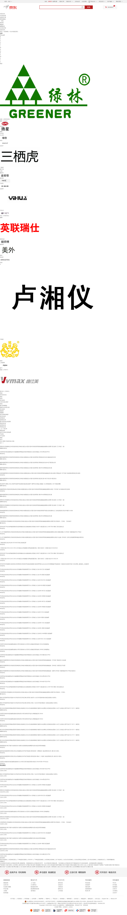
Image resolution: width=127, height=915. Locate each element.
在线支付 (60, 885)
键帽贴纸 (2, 26)
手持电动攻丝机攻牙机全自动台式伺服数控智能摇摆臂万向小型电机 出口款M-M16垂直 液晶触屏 (25, 585)
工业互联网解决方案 (77, 866)
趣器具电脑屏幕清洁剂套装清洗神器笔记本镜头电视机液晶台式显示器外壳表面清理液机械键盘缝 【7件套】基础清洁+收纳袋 (33, 660)
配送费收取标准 (35, 888)
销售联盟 (69, 898)
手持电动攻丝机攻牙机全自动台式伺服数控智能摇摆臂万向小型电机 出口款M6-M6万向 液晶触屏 (25, 601)
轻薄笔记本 (3, 425)
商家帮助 (41, 898)
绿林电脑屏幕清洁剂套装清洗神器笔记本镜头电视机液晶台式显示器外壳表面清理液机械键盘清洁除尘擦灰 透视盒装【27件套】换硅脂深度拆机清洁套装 (40, 473)
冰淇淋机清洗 (12, 859)
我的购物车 (111, 7)
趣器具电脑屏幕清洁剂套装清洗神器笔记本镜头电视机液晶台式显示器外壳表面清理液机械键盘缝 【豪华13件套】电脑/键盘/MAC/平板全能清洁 (38, 671)
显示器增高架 (3, 405)
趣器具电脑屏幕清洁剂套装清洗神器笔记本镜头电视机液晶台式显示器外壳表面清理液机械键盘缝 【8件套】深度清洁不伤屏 (32, 665)
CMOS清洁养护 (4, 402)
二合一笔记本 (3, 428)
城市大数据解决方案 (38, 865)
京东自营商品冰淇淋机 (80, 859)
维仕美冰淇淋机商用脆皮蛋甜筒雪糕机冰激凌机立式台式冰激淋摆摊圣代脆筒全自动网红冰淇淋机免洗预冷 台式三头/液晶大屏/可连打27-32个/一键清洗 (39, 724)
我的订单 (61, 1)
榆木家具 (91, 865)
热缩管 (24, 866)
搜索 (88, 7)
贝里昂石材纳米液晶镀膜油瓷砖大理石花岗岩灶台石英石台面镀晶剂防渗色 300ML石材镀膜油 (24, 649)
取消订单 (87, 890)
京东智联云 (16, 865)
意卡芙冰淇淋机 (92, 859)
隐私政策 (90, 898)
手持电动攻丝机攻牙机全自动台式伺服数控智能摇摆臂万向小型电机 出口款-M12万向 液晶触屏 (25, 569)
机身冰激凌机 (3, 859)
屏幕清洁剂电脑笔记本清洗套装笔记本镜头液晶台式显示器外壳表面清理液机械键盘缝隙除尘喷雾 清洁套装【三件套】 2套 (32, 500)
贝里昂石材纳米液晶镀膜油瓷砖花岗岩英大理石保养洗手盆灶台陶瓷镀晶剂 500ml (21, 719)
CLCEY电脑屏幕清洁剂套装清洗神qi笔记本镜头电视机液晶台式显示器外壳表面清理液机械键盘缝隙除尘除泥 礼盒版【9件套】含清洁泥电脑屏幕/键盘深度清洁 (42, 537)
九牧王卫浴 (60, 866)
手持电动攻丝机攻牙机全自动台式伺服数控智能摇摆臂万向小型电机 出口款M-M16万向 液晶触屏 (25, 580)
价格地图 (52, 865)
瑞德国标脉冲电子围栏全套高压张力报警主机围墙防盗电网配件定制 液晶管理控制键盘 (23, 745)
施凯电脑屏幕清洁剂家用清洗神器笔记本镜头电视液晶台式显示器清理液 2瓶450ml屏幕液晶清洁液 (26, 494)
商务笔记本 (3, 423)
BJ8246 (30, 859)
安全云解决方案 (67, 866)
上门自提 (33, 883)
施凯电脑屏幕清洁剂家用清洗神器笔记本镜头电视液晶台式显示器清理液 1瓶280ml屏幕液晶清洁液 (26, 516)
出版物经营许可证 (51, 903)
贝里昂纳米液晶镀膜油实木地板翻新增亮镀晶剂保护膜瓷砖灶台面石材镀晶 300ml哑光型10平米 (25, 655)
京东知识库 (3, 15)
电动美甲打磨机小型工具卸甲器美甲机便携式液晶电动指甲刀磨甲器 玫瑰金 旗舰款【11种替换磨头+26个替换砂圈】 (30, 484)
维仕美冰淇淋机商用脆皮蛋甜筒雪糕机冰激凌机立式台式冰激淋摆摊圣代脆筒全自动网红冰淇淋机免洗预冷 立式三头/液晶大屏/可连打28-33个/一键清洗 (39, 729)
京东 (16, 8)
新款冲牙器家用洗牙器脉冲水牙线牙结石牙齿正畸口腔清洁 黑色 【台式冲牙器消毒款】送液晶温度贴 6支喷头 (29, 703)
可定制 (2, 434)
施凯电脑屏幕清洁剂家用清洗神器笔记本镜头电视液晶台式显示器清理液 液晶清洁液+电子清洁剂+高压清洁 (28, 478)
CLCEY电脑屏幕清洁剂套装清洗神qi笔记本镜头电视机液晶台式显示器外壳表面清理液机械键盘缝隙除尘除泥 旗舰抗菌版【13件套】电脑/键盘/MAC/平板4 (40, 532)
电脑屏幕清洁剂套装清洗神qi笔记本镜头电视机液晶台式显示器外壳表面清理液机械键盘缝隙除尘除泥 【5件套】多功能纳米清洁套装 (35, 489)
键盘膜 (2, 411)
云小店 (20, 866)
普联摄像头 (3, 19)
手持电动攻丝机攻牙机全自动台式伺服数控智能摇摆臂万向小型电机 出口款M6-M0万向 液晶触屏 (25, 590)
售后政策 (87, 883)
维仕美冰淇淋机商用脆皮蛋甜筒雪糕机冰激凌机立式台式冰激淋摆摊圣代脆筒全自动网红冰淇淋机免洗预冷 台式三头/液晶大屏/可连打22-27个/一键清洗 (39, 735)
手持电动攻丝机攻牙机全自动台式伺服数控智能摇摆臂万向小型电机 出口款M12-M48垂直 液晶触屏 (26, 633)
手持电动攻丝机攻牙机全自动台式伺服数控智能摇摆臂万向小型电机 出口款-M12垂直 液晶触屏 (25, 574)
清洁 (1, 439)
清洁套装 (2, 400)
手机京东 (92, 1)
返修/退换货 (88, 888)
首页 (1, 31)
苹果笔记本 (3, 427)
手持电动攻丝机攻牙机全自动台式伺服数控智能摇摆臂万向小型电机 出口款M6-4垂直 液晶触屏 (25, 628)
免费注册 (54, 1)
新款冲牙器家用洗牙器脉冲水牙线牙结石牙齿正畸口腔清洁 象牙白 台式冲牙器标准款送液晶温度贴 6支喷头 (28, 697)
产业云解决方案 (9, 866)
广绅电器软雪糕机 (22, 859)
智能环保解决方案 (60, 865)
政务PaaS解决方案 (88, 866)
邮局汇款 (60, 888)
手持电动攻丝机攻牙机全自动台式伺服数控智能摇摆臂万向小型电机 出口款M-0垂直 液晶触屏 (24, 617)
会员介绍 (5, 885)
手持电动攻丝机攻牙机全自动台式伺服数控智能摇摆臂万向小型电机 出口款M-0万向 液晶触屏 (24, 612)
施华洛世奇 (22, 865)
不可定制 (2, 436)
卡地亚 (7, 865)
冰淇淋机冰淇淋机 (49, 859)
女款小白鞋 (47, 865)
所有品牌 (2, 35)
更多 (1, 396)
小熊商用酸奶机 (110, 859)
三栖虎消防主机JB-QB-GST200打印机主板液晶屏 (13, 542)
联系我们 (19, 898)
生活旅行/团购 (7, 887)
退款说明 (87, 887)
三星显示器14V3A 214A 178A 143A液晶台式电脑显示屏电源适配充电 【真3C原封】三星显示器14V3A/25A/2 (29, 548)
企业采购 (84, 1)
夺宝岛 (114, 883)
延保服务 (115, 887)
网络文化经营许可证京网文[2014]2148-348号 (70, 903)
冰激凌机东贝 (101, 859)
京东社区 (76, 898)
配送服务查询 (34, 887)
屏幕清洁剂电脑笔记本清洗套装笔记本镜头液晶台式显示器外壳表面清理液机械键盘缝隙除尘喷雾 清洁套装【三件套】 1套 (32, 446)
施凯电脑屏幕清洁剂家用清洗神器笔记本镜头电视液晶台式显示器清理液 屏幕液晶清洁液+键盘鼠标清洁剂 (28, 457)
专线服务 (67, 865)
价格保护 (87, 885)
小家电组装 (54, 866)
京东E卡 (115, 888)
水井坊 (81, 865)
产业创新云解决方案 (109, 865)
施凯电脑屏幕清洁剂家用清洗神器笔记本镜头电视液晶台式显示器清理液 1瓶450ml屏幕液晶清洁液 (26, 468)
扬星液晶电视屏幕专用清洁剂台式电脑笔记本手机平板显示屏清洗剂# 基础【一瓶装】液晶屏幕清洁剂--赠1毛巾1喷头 (31, 756)
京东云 (71, 907)
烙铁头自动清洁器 (5, 407)
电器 (1, 437)
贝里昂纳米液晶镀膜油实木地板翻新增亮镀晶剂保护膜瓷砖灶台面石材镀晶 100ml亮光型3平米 (25, 452)
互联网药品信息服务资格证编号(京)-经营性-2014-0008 (71, 901)
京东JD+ (115, 892)
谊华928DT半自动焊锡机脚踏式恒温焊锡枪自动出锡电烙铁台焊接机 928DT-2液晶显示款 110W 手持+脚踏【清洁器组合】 (32, 526)
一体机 (2, 21)
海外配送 (33, 890)
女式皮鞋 (48, 866)
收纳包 (2, 22)
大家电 (5, 890)
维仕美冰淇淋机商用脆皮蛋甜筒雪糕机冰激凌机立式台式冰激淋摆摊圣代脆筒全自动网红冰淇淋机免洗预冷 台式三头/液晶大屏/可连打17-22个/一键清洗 (39, 708)
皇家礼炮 (28, 866)
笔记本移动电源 (4, 414)
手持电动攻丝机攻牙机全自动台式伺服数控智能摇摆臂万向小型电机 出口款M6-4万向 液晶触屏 (25, 622)
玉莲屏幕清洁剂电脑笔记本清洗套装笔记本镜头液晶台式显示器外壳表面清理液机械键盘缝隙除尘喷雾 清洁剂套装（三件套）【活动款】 (36, 521)
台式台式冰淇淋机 (68, 859)
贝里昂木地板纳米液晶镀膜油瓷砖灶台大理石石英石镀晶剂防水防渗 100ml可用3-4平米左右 (24, 761)
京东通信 (115, 890)
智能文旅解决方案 (75, 865)
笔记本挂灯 (3, 416)
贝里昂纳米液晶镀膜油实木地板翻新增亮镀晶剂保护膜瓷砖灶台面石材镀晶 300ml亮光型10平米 (25, 676)
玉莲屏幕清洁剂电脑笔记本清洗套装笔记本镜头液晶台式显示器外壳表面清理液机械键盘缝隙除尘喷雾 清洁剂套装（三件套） (33, 692)
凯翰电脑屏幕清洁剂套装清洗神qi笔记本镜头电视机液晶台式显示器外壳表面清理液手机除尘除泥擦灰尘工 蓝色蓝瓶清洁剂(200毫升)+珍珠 (36, 510)
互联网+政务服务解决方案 (38, 866)
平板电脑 (2, 865)
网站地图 (16, 866)
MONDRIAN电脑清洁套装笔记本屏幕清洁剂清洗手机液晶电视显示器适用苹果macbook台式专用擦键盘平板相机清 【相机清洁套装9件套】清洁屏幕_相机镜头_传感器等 (44, 564)
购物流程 (5, 883)
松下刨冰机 (59, 859)
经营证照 (85, 905)
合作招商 (34, 898)
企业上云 (86, 865)
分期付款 (60, 887)
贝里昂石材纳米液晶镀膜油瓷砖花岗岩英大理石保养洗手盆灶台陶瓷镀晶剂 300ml (21, 713)
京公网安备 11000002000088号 (35, 901)
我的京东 (68, 1)
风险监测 (83, 898)
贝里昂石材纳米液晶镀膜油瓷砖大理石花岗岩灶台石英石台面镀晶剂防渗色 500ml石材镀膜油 (24, 644)
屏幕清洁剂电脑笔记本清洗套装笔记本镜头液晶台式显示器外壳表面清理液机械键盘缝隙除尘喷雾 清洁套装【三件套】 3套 (32, 505)
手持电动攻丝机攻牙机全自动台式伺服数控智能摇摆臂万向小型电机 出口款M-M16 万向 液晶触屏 (25, 639)
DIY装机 (115, 885)
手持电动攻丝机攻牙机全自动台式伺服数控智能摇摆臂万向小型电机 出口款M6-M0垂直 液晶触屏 (25, 596)
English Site (105, 898)
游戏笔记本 (3, 420)
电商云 (11, 865)
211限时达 (33, 885)
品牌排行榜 (3, 17)
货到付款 (60, 883)
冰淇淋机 (6, 31)
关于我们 (12, 898)
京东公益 (97, 898)
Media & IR (114, 898)
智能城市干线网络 (98, 865)
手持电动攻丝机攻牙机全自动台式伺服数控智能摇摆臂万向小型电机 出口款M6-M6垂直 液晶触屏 (25, 606)
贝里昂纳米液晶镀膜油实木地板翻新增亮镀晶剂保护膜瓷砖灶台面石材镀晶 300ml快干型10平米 (25, 681)
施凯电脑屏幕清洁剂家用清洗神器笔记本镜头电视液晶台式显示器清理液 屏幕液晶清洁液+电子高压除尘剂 (28, 462)
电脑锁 (2, 412)
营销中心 (48, 898)
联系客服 (5, 892)
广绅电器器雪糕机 (38, 859)
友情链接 (62, 898)
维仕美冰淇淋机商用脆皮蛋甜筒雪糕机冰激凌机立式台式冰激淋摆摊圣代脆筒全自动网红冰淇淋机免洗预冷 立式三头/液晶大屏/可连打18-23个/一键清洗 (39, 740)
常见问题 (5, 888)
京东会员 (77, 1)
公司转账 (60, 890)
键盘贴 (2, 24)
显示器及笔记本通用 (5, 421)
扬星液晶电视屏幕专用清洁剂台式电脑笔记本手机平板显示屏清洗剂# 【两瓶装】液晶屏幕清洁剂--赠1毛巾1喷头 (29, 751)
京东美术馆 (3, 28)
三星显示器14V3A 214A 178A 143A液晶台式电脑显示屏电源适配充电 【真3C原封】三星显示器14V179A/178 (29, 558)
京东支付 (65, 907)
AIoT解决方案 (29, 865)
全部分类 (2, 13)
